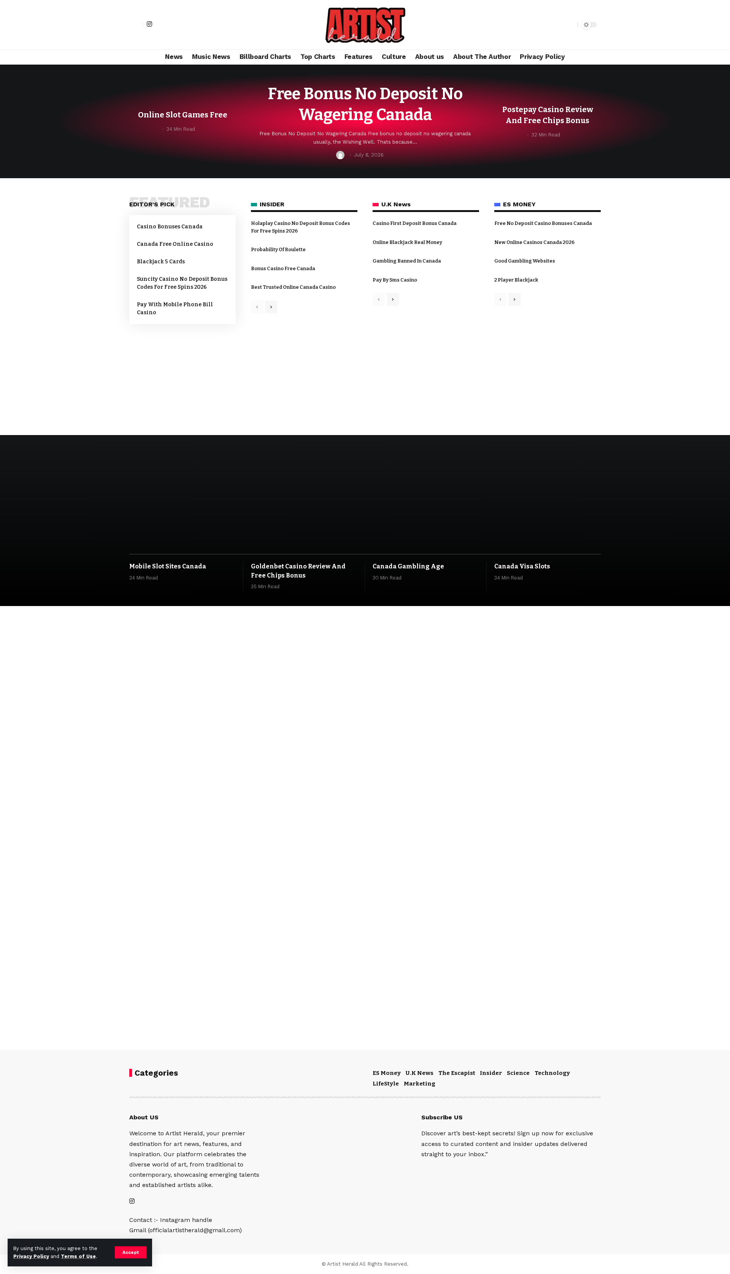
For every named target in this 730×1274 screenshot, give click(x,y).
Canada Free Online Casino (175, 244)
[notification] (558, 24)
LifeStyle (386, 1083)
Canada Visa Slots (522, 566)
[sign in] (136, 25)
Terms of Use (78, 1256)
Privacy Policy (31, 1256)
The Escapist (456, 1073)
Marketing (419, 1083)
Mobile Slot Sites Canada (167, 566)
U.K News (419, 1073)
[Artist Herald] (365, 25)
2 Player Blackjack (516, 280)
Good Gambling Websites (524, 261)
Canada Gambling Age (408, 566)
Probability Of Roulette (278, 249)
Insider (491, 1073)
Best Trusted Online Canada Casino (293, 287)
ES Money (387, 1073)
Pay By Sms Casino (395, 280)
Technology (552, 1073)
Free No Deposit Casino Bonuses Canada (543, 223)
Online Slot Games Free (182, 114)
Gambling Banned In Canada (407, 261)
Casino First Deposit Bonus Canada (415, 223)
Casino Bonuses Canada (170, 226)
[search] (570, 24)
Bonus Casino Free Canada (283, 268)
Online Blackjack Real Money (407, 242)
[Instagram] (149, 24)
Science (518, 1073)
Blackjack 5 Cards (161, 261)
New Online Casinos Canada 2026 (534, 242)
